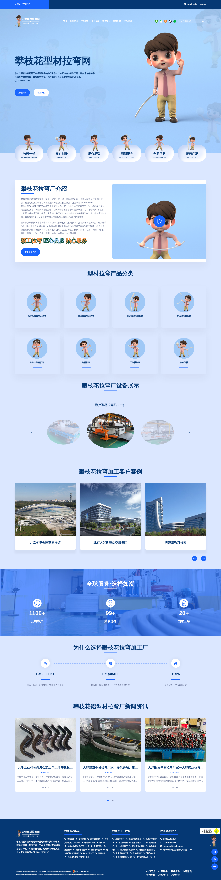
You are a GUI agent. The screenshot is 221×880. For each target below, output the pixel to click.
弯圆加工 (101, 853)
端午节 (102, 843)
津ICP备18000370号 (67, 871)
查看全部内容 (30, 252)
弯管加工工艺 (89, 843)
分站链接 (175, 875)
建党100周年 (95, 839)
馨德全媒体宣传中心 (147, 850)
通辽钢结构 (150, 853)
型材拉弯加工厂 (138, 843)
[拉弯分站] (214, 866)
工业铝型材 (98, 846)
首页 (65, 21)
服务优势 (95, 21)
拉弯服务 (85, 21)
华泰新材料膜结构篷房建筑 (175, 542)
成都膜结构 (123, 843)
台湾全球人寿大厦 (110, 542)
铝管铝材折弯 (81, 850)
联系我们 (128, 21)
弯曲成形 (70, 839)
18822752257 (23, 4)
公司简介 (74, 21)
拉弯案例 (106, 21)
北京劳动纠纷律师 (127, 850)
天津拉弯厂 (137, 853)
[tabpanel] (45, 755)
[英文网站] (215, 852)
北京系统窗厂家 (122, 853)
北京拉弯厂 (119, 839)
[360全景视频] (215, 859)
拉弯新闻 (117, 21)
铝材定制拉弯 (96, 850)
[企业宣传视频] (213, 841)
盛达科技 (82, 839)
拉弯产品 (22, 92)
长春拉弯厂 (123, 846)
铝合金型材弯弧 (138, 846)
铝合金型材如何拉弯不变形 (78, 857)
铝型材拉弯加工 (135, 839)
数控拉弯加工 (88, 853)
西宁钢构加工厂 (142, 857)
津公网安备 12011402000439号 (82, 871)
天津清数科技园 (45, 542)
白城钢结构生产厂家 (124, 857)
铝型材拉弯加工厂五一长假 (78, 846)
